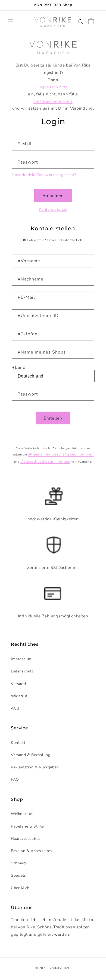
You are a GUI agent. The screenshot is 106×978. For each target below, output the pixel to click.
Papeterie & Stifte (27, 826)
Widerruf (19, 696)
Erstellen (53, 418)
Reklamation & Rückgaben (35, 767)
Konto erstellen (53, 209)
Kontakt (18, 742)
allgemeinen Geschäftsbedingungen (60, 454)
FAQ (15, 779)
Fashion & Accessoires (31, 850)
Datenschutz (22, 671)
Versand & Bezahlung (30, 754)
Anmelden (53, 195)
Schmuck (19, 863)
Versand (18, 683)
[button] (11, 22)
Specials (18, 875)
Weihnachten (23, 813)
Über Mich (20, 888)
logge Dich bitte (53, 87)
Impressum (21, 659)
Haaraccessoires (25, 838)
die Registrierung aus (53, 101)
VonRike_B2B (60, 968)
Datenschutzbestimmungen (45, 461)
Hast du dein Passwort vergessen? (44, 174)
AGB (15, 708)
